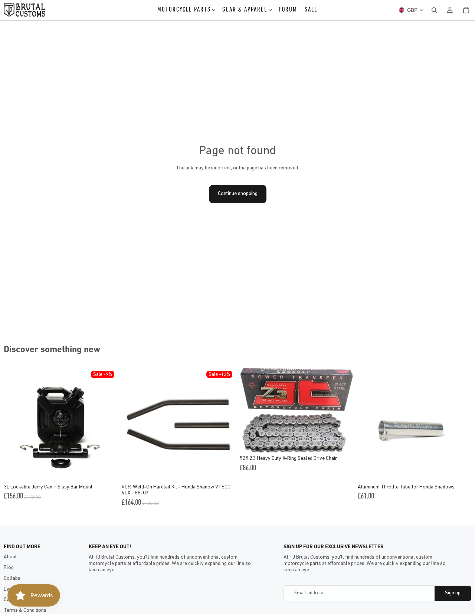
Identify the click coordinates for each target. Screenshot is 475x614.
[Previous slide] (15, 424)
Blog (9, 568)
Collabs (12, 578)
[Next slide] (106, 424)
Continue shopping (238, 193)
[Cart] (466, 10)
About (10, 557)
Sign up (453, 593)
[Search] (434, 10)
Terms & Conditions (25, 610)
